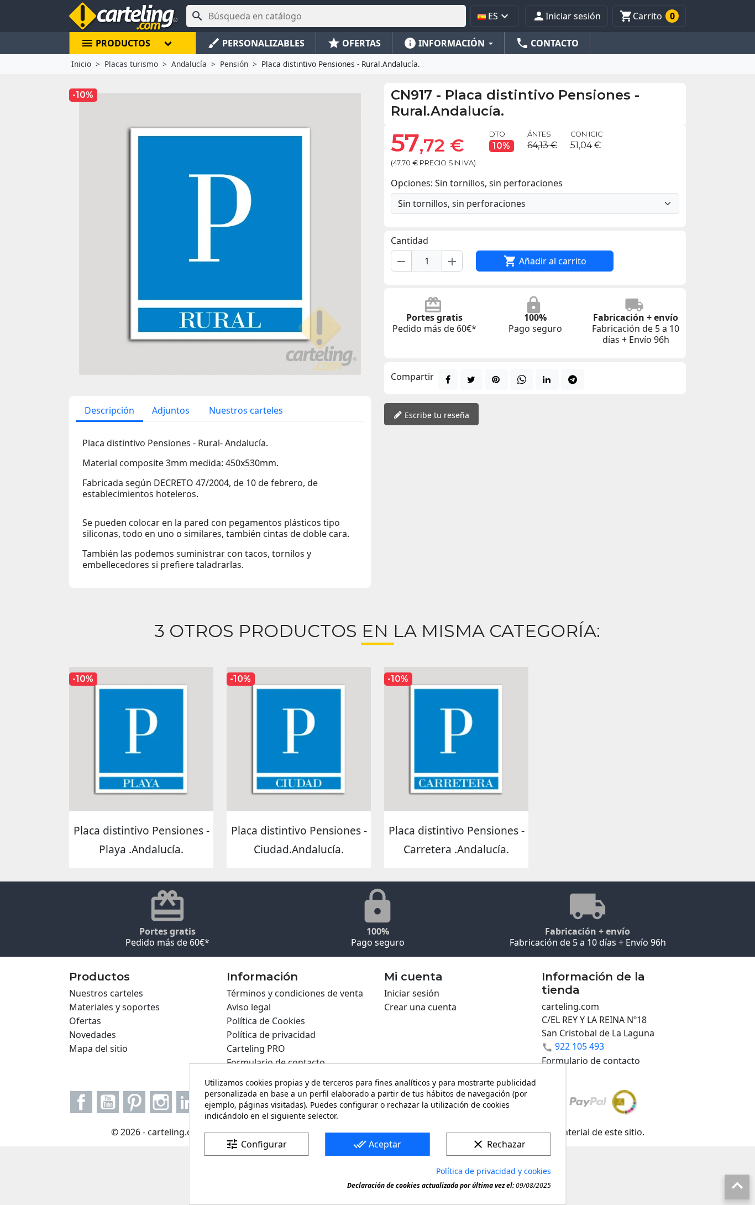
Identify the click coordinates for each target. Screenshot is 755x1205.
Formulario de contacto (276, 1062)
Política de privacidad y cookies (493, 1171)
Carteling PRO (256, 1048)
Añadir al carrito (545, 261)
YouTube (108, 1102)
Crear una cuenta (420, 1007)
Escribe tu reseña (435, 415)
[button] (566, 16)
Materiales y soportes (114, 1007)
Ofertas (85, 1021)
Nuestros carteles (246, 410)
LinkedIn (187, 1102)
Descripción (109, 410)
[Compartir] (448, 379)
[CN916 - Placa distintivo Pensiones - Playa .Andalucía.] (141, 739)
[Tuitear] (471, 379)
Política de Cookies (266, 1021)
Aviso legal (249, 1007)
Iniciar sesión (411, 993)
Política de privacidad (271, 1035)
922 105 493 (579, 1046)
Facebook (81, 1102)
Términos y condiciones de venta (295, 993)
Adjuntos (171, 410)
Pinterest (134, 1102)
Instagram (161, 1102)
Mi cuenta (413, 976)
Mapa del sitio (98, 1048)
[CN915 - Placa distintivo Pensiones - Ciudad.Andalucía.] (299, 739)
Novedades (92, 1035)
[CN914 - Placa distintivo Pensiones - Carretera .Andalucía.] (456, 739)
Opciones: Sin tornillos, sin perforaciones (477, 183)
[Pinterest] (496, 379)
